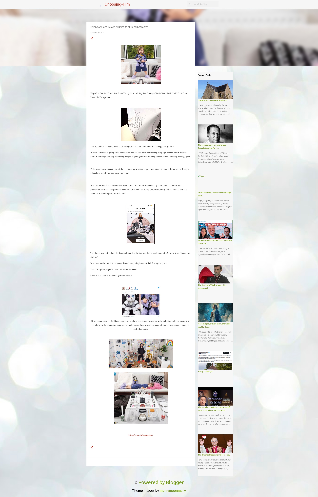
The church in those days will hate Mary (214, 455)
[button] (91, 38)
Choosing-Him (117, 4)
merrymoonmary (173, 490)
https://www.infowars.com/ (140, 435)
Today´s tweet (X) (205, 372)
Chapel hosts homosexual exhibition (212, 100)
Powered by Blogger (160, 482)
